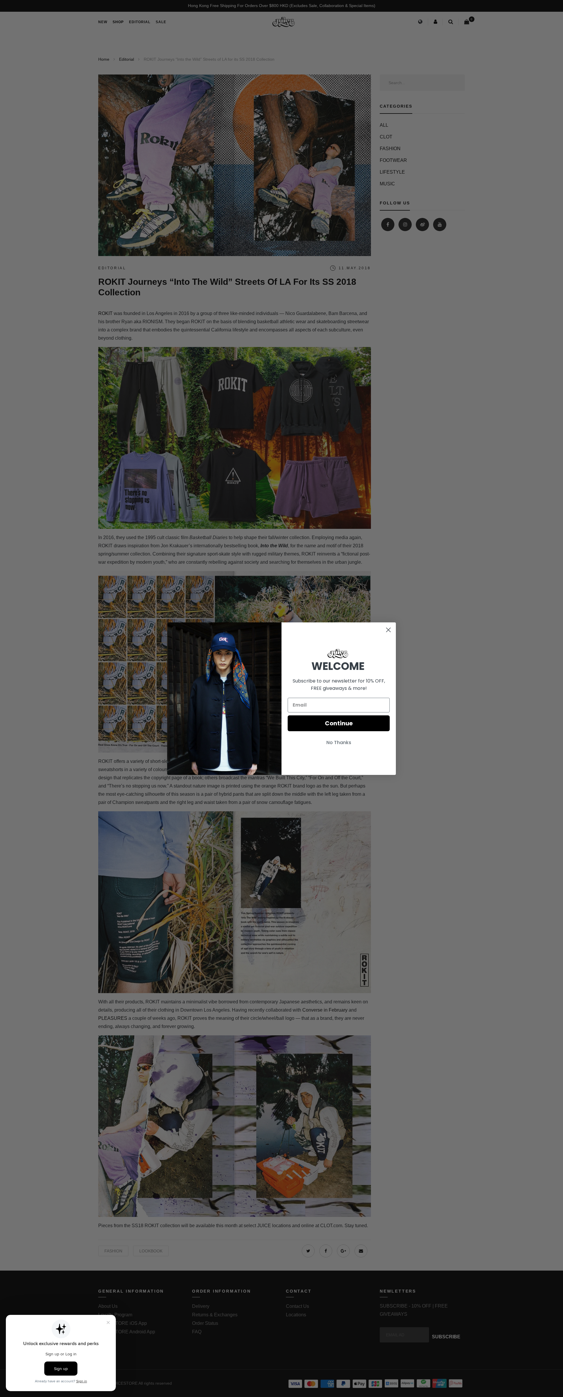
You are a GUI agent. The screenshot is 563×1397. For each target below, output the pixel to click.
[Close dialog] (388, 630)
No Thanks (338, 742)
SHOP (118, 22)
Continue (339, 723)
